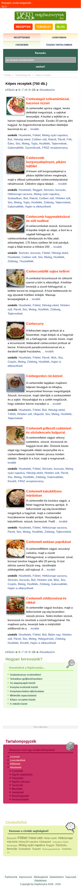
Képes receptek (43, 75)
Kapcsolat (70, 877)
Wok (53, 357)
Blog (61, 26)
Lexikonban (59, 37)
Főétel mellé (50, 838)
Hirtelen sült (62, 198)
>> (8, 852)
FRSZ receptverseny (55, 147)
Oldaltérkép (40, 880)
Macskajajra (12, 845)
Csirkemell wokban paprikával (48, 542)
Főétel (36, 135)
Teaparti (36, 849)
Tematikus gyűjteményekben (26, 679)
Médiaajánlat (41, 877)
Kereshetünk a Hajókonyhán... (27, 667)
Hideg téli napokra (28, 841)
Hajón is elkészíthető (38, 206)
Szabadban (15, 198)
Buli (10, 139)
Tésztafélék (26, 261)
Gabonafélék (16, 147)
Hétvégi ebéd (22, 139)
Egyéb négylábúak (22, 774)
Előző (10, 89)
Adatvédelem (57, 877)
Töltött (12, 414)
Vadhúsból (18, 792)
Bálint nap (54, 634)
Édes (11, 143)
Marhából (17, 789)
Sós (18, 143)
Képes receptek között (22, 699)
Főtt (69, 139)
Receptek (23, 26)
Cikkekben (22, 45)
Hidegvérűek (46, 638)
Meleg (25, 143)
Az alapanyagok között (22, 683)
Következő (47, 89)
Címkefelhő (16, 822)
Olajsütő (38, 414)
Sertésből (17, 785)
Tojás (34, 143)
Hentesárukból (20, 799)
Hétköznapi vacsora (20, 194)
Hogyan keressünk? (24, 659)
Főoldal (7, 75)
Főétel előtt (35, 838)
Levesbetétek (17, 760)
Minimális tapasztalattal (23, 695)
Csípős (12, 361)
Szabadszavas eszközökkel (25, 674)
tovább (34, 129)
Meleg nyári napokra (55, 135)
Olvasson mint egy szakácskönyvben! (32, 749)
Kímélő (12, 481)
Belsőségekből (20, 796)
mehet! (40, 66)
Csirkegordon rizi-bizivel (44, 376)
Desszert (11, 838)
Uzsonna (66, 849)
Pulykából (17, 778)
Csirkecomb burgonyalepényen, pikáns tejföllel (46, 162)
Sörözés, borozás (54, 189)
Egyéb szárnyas (21, 781)
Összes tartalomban (59, 45)
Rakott (52, 139)
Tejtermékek (59, 143)
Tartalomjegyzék (23, 75)
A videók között (18, 703)
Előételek (15, 764)
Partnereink (11, 877)
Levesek (15, 756)
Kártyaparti (45, 841)
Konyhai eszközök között (24, 687)
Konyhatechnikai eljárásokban (27, 691)
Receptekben (22, 37)
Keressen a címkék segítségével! (29, 831)
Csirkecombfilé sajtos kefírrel (47, 271)
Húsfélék (44, 143)
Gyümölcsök (32, 147)
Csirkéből (17, 771)
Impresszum (25, 877)
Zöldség (49, 202)
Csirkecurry (35, 323)
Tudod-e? (44, 26)
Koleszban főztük (60, 842)
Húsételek (25, 135)
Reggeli (37, 189)
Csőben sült (39, 139)
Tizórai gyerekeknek (51, 849)
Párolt (61, 139)
